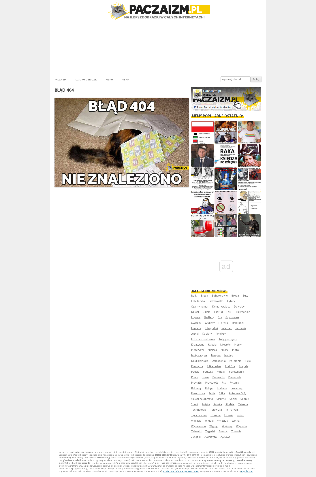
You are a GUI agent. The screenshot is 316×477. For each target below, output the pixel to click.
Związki (196, 436)
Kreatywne (197, 344)
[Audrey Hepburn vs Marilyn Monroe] (202, 178)
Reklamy (196, 388)
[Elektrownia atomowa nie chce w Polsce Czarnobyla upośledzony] (249, 202)
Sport (194, 404)
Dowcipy (239, 306)
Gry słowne (232, 317)
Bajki (194, 295)
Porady (221, 371)
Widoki (209, 420)
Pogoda (243, 366)
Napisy (228, 355)
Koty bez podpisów (203, 339)
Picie (248, 360)
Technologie (198, 409)
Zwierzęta (210, 436)
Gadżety (209, 317)
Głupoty (210, 322)
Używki (228, 415)
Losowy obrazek (86, 79)
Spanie (244, 398)
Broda (235, 295)
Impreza (196, 328)
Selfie (212, 393)
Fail (228, 311)
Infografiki (211, 328)
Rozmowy (236, 388)
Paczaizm (60, 79)
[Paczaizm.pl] (157, 11)
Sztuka (217, 404)
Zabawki (196, 431)
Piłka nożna (214, 366)
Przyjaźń (196, 382)
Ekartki (218, 311)
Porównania (236, 371)
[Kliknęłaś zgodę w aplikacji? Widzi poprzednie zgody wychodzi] (226, 225)
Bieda (204, 295)
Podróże (230, 366)
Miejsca (212, 349)
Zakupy (223, 431)
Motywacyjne (199, 355)
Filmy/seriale (242, 311)
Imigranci (238, 322)
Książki (212, 344)
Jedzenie (240, 328)
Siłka (222, 393)
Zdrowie (236, 431)
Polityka (208, 371)
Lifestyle (225, 344)
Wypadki (241, 426)
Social (233, 398)
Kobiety (207, 333)
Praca (194, 377)
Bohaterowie (220, 295)
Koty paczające (228, 339)
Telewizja (216, 409)
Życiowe (225, 436)
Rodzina (222, 388)
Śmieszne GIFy (237, 393)
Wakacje (196, 420)
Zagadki (210, 431)
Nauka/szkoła (199, 360)
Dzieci (195, 311)
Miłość (224, 349)
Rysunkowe (198, 393)
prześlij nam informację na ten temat (181, 471)
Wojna (236, 420)
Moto (235, 349)
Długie (206, 311)
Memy (125, 79)
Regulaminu (247, 471)
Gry (220, 317)
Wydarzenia (198, 426)
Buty (245, 295)
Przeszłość (234, 377)
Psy (224, 382)
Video (240, 415)
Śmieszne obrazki (202, 398)
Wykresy (227, 426)
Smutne (221, 398)
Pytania (234, 382)
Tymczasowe (199, 415)
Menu (109, 79)
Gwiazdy (196, 322)
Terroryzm (231, 409)
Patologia (235, 360)
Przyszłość (211, 382)
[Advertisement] (157, 47)
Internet (226, 328)
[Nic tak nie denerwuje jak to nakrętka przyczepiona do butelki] (202, 225)
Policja (195, 371)
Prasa (205, 377)
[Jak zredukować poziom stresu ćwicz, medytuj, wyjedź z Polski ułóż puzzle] (226, 202)
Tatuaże (243, 404)
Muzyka (216, 355)
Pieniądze (197, 366)
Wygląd (213, 426)
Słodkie (229, 404)
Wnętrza (222, 420)
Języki (195, 333)
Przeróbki (218, 377)
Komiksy (220, 333)
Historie (223, 322)
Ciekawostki (215, 301)
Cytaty (231, 301)
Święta (206, 404)
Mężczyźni (197, 349)
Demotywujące (221, 306)
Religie (209, 388)
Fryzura (195, 317)
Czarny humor (199, 306)
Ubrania (215, 415)
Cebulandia (198, 301)
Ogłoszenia (219, 360)
